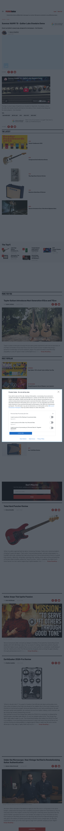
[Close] (59, 392)
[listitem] (32, 413)
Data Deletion (23, 438)
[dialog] (32, 415)
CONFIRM (21, 433)
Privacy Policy (40, 438)
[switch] (51, 417)
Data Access (32, 438)
